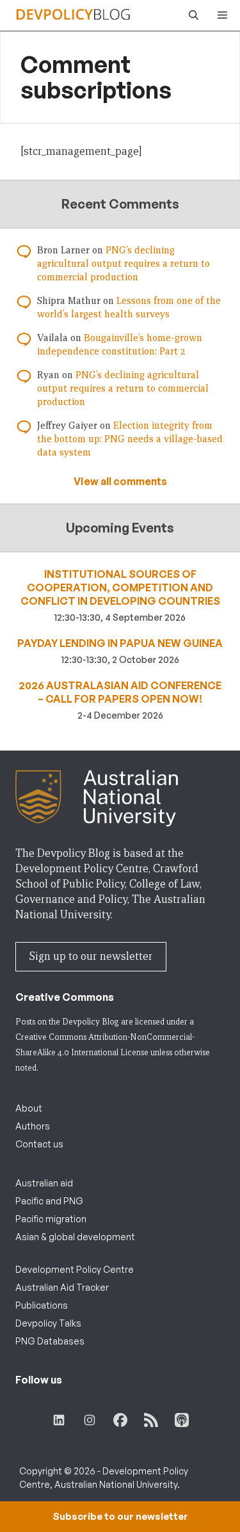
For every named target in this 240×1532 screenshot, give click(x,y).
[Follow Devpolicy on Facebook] (120, 1420)
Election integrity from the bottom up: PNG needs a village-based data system (130, 439)
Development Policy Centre (74, 1269)
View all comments (120, 481)
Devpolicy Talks (48, 1323)
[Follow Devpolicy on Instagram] (90, 1420)
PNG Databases (49, 1341)
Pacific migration (50, 1218)
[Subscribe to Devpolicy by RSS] (151, 1420)
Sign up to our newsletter (91, 956)
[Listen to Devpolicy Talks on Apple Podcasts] (182, 1420)
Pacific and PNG (49, 1200)
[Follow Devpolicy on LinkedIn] (59, 1420)
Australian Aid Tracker (62, 1287)
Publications (41, 1305)
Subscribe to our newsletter (120, 1516)
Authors (32, 1126)
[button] (190, 15)
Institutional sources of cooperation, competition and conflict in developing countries (120, 587)
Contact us (39, 1143)
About (28, 1108)
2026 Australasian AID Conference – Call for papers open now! (120, 692)
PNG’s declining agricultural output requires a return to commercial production (123, 263)
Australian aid (44, 1182)
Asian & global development (75, 1236)
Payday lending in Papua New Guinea (120, 643)
